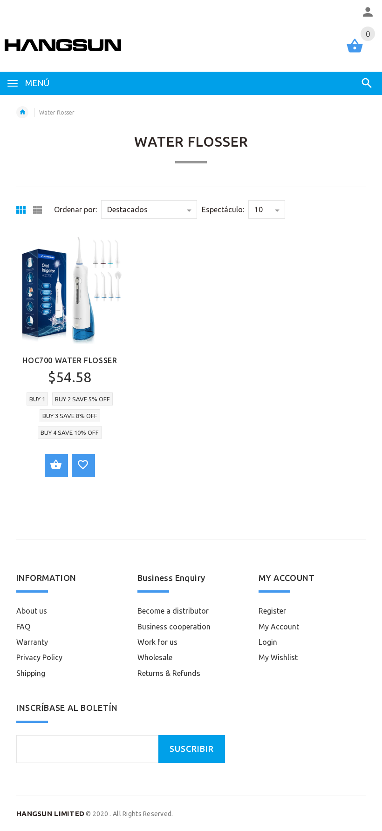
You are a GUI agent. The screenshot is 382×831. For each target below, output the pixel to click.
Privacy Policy (39, 657)
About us (31, 611)
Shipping (30, 673)
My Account (279, 626)
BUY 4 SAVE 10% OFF (70, 432)
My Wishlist (278, 657)
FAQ (23, 626)
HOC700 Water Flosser (69, 360)
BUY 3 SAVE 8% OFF (69, 415)
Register (272, 611)
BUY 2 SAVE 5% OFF (82, 399)
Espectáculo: (223, 209)
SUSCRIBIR (192, 748)
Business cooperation (174, 626)
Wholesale (154, 657)
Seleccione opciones (56, 465)
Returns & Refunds (168, 673)
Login (268, 642)
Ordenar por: (75, 209)
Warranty (32, 642)
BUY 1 (37, 399)
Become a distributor (173, 611)
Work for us (157, 642)
